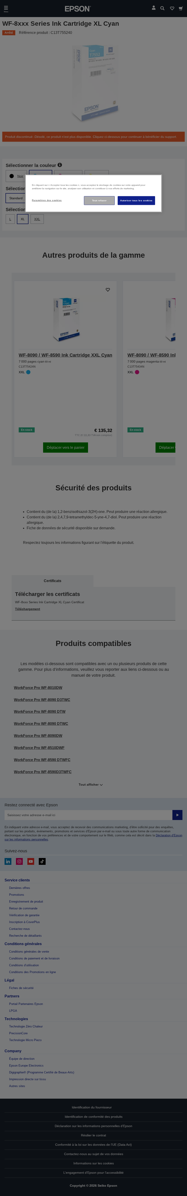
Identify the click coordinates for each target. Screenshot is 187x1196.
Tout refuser (99, 200)
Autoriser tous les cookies (136, 200)
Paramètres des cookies (47, 200)
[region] (93, 193)
